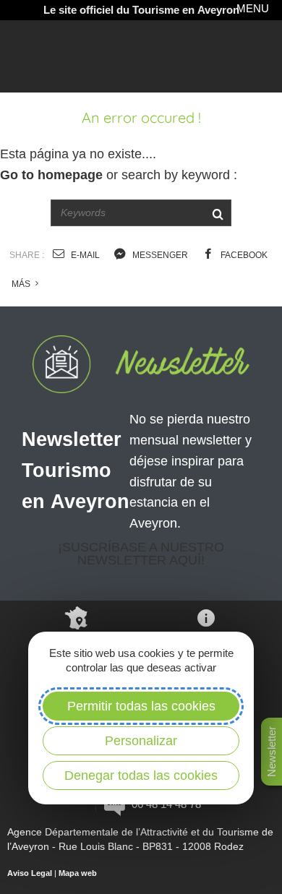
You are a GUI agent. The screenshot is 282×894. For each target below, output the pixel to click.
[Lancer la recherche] (217, 212)
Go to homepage (51, 175)
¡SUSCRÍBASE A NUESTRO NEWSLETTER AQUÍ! (141, 553)
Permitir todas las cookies (141, 706)
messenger (159, 255)
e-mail (84, 255)
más (22, 284)
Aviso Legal (29, 873)
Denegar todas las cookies (141, 775)
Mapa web (78, 873)
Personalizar (141, 741)
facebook (243, 255)
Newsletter (271, 751)
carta (76, 646)
